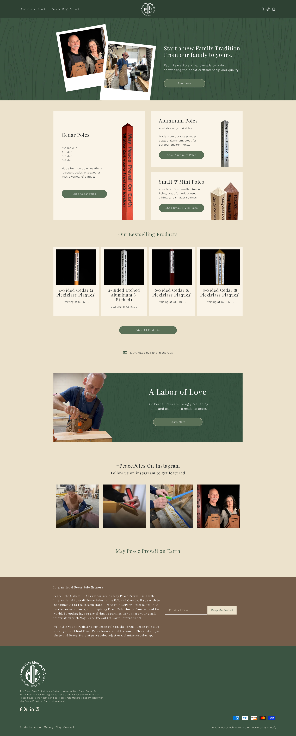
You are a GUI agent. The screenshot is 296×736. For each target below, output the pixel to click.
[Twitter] (26, 709)
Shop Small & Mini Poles (181, 207)
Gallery (48, 727)
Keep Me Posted (222, 610)
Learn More (177, 422)
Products (26, 727)
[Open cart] (273, 9)
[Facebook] (21, 709)
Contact (68, 727)
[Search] (263, 9)
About (38, 727)
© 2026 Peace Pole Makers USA (231, 727)
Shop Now (184, 83)
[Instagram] (37, 709)
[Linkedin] (32, 709)
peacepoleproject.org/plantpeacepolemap (121, 635)
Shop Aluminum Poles (181, 155)
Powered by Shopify (264, 727)
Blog (58, 727)
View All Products (148, 330)
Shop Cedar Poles (84, 193)
